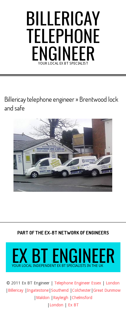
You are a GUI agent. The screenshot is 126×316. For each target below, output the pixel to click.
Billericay (15, 290)
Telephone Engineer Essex (77, 283)
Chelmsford (82, 297)
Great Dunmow (106, 290)
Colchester (81, 290)
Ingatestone (38, 290)
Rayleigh (61, 297)
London (113, 283)
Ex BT (73, 305)
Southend (60, 290)
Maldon (43, 297)
